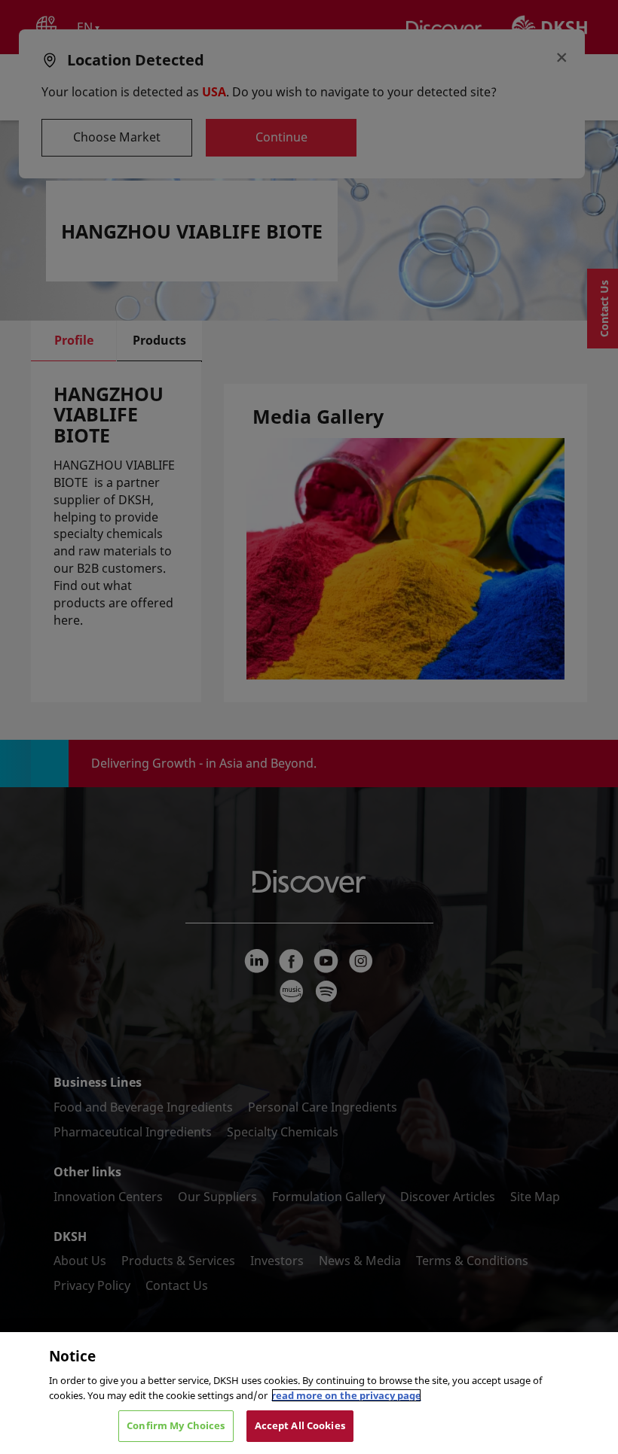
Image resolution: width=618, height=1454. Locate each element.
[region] (309, 1393)
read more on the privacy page (346, 1395)
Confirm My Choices (176, 1425)
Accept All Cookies (300, 1425)
